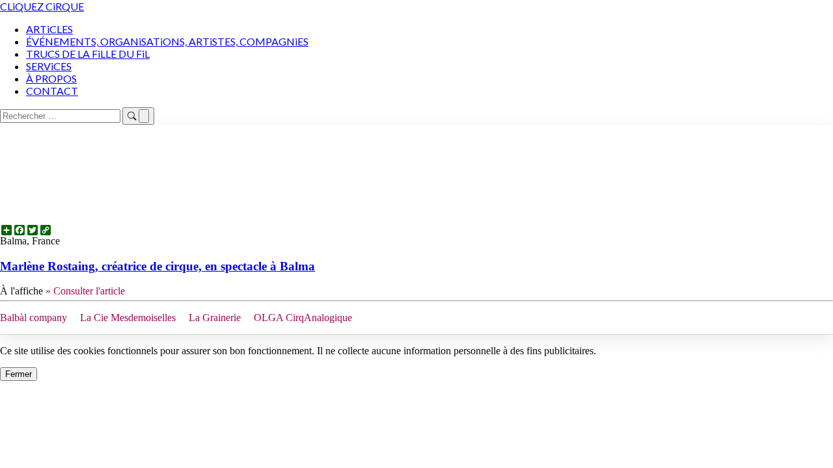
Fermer (18, 374)
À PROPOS (51, 78)
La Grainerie (215, 317)
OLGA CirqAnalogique (303, 317)
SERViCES (49, 66)
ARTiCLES (49, 29)
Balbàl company (33, 317)
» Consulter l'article (85, 290)
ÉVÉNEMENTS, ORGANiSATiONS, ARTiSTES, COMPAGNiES (167, 41)
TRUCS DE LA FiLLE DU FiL (88, 53)
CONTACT (52, 90)
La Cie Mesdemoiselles (128, 317)
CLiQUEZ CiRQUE (42, 6)
